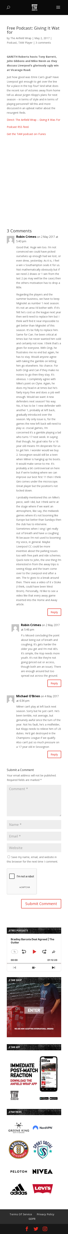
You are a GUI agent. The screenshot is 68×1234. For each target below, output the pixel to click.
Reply (54, 612)
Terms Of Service (20, 1214)
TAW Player (25, 42)
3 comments (43, 42)
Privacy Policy (45, 1214)
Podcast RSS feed (18, 127)
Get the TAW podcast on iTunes (26, 134)
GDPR (32, 1219)
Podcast (12, 42)
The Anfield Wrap (20, 38)
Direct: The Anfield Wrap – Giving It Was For (33, 120)
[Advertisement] (34, 179)
